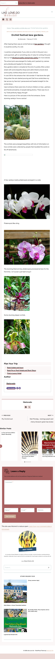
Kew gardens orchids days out (24, 31)
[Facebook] (3, 19)
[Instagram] (10, 19)
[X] (7, 19)
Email (23, 510)
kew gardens (39, 44)
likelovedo (22, 39)
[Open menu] (52, 12)
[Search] (48, 567)
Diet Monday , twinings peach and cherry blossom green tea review (41, 419)
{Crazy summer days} (33, 580)
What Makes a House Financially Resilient (15, 605)
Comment (9, 482)
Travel (43, 31)
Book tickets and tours (15, 368)
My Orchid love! (7, 417)
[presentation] (30, 443)
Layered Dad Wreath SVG (10, 634)
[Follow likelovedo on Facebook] (25, 407)
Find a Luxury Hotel (14, 373)
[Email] (20, 388)
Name (7, 510)
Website (40, 510)
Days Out (10, 31)
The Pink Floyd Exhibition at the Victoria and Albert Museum (29, 456)
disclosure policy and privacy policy (25, 58)
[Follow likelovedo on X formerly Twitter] (29, 407)
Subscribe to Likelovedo (26, 3)
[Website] (17, 388)
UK (47, 31)
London (37, 31)
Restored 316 (50, 650)
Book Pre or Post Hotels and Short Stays (21, 370)
